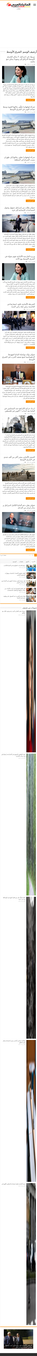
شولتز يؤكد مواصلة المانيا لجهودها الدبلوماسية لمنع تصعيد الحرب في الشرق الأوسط (18, 356)
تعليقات (21, 561)
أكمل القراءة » (30, 100)
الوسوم (15, 561)
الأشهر (27, 561)
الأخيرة (33, 561)
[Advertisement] (18, 27)
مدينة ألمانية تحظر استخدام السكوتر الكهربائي (13, 1184)
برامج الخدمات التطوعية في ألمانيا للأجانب (14, 565)
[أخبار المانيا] (18, 4)
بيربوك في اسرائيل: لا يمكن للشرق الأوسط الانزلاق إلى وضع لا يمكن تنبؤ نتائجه (20, 59)
